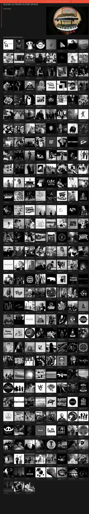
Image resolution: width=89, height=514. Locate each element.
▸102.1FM (59, 1)
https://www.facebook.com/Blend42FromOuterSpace (13, 37)
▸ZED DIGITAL (65, 1)
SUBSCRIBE (48, 1)
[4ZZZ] (9, 1)
